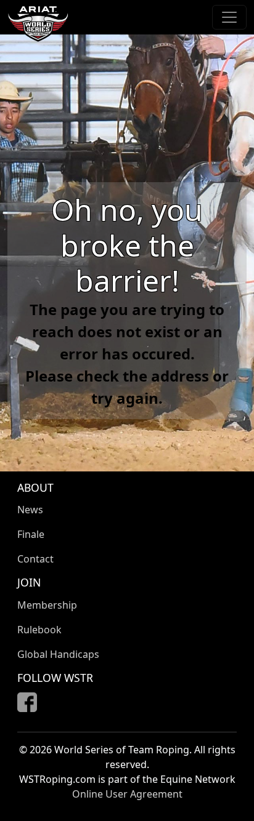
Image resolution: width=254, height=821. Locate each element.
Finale (30, 534)
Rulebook (39, 629)
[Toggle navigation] (229, 17)
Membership (47, 605)
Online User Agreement (127, 794)
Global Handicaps (58, 654)
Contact (35, 559)
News (30, 509)
